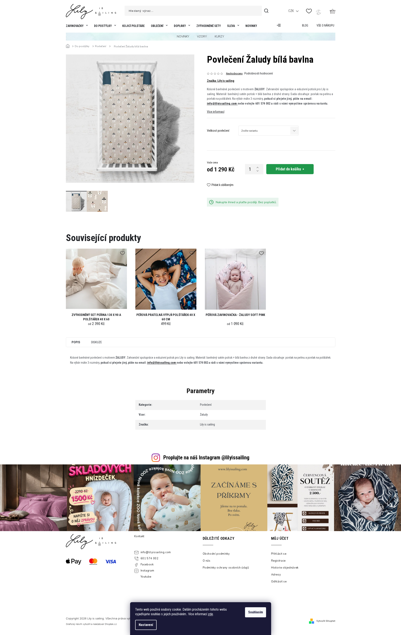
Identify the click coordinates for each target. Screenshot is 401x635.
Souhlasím (255, 612)
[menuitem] (76, 27)
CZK (291, 11)
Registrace (278, 561)
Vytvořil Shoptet (325, 620)
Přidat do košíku (288, 169)
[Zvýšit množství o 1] (257, 167)
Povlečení (206, 404)
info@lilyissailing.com (222, 103)
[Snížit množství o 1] (257, 171)
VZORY (202, 36)
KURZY (219, 36)
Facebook (147, 564)
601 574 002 (150, 558)
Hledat (267, 11)
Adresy (276, 575)
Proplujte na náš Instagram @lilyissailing (206, 458)
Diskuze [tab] (96, 342)
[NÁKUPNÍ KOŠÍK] (332, 11)
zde (210, 614)
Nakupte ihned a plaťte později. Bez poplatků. (246, 202)
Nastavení (146, 625)
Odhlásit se (279, 581)
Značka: (220, 80)
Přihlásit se (278, 554)
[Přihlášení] (318, 12)
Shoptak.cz (111, 624)
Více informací (215, 111)
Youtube (146, 577)
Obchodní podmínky (216, 554)
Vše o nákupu (325, 25)
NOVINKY (183, 36)
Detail (96, 280)
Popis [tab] (76, 342)
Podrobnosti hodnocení (258, 73)
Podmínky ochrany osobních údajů (226, 568)
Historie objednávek (284, 568)
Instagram (147, 571)
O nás (206, 561)
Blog (305, 25)
